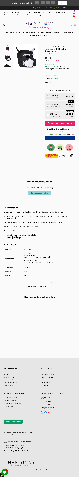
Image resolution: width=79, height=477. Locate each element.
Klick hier (63, 3)
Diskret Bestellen (12, 346)
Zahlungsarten (40, 15)
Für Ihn (19, 32)
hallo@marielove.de (40, 12)
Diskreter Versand (11, 397)
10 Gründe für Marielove (12, 12)
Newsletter (44, 380)
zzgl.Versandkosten (10, 434)
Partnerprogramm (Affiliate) (58, 12)
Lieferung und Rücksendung (39, 282)
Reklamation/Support (11, 15)
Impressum (7, 388)
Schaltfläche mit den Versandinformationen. (17, 451)
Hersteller (34, 36)
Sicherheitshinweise (39, 286)
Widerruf (7, 374)
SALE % (43, 36)
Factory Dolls (9, 406)
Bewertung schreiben (39, 193)
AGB (5, 372)
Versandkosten (60, 60)
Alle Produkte (45, 385)
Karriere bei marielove (48, 374)
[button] (49, 65)
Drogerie (67, 32)
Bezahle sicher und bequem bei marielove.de (60, 130)
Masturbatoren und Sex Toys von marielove (57, 45)
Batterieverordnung (10, 382)
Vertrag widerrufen (13, 421)
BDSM (57, 32)
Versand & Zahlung (10, 377)
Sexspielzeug (32, 32)
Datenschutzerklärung (11, 385)
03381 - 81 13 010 (27, 12)
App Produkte (45, 382)
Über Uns (44, 372)
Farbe (48, 83)
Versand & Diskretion (27, 15)
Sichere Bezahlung (11, 400)
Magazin (43, 388)
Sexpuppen (46, 32)
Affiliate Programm (47, 377)
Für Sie (9, 32)
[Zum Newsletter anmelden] (8, 468)
